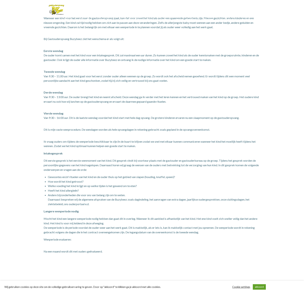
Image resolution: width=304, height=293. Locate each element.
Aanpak (164, 19)
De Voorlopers (186, 19)
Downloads (249, 26)
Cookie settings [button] (241, 286)
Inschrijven (84, 19)
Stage (230, 26)
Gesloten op (248, 19)
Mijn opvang (107, 19)
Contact (227, 19)
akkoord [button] (259, 286)
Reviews (208, 19)
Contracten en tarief (138, 19)
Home (65, 19)
